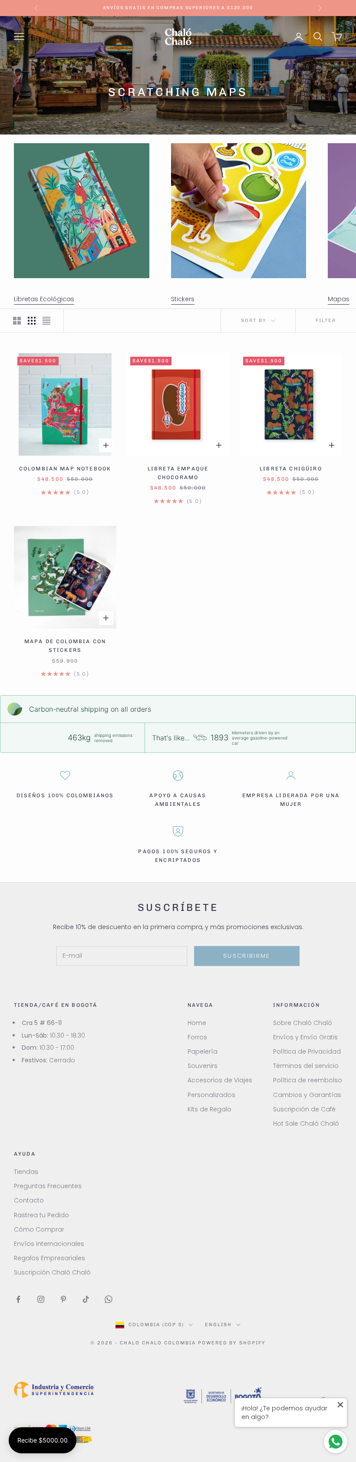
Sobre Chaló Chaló (302, 1022)
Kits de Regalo (209, 1109)
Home (197, 1022)
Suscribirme (246, 956)
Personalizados (211, 1095)
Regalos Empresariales (49, 1258)
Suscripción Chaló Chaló (52, 1272)
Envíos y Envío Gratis (305, 1037)
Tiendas (26, 1171)
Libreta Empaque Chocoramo (178, 473)
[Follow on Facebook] (18, 1299)
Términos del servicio (306, 1065)
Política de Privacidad (307, 1051)
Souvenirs (203, 1065)
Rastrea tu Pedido (41, 1215)
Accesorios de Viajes (220, 1080)
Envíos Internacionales (49, 1243)
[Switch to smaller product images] (32, 320)
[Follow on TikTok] (86, 1299)
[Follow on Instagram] (40, 1299)
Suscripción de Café (304, 1109)
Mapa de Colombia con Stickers (65, 645)
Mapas (338, 299)
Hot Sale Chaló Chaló (306, 1123)
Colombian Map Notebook (65, 469)
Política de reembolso (307, 1080)
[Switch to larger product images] (17, 320)
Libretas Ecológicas (44, 299)
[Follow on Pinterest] (63, 1299)
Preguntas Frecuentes (48, 1186)
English (218, 1324)
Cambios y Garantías (307, 1095)
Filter (326, 320)
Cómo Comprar (39, 1229)
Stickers (182, 299)
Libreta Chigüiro (291, 469)
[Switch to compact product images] (46, 320)
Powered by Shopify (232, 1343)
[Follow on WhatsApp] (108, 1299)
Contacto (29, 1200)
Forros (197, 1037)
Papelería (203, 1051)
